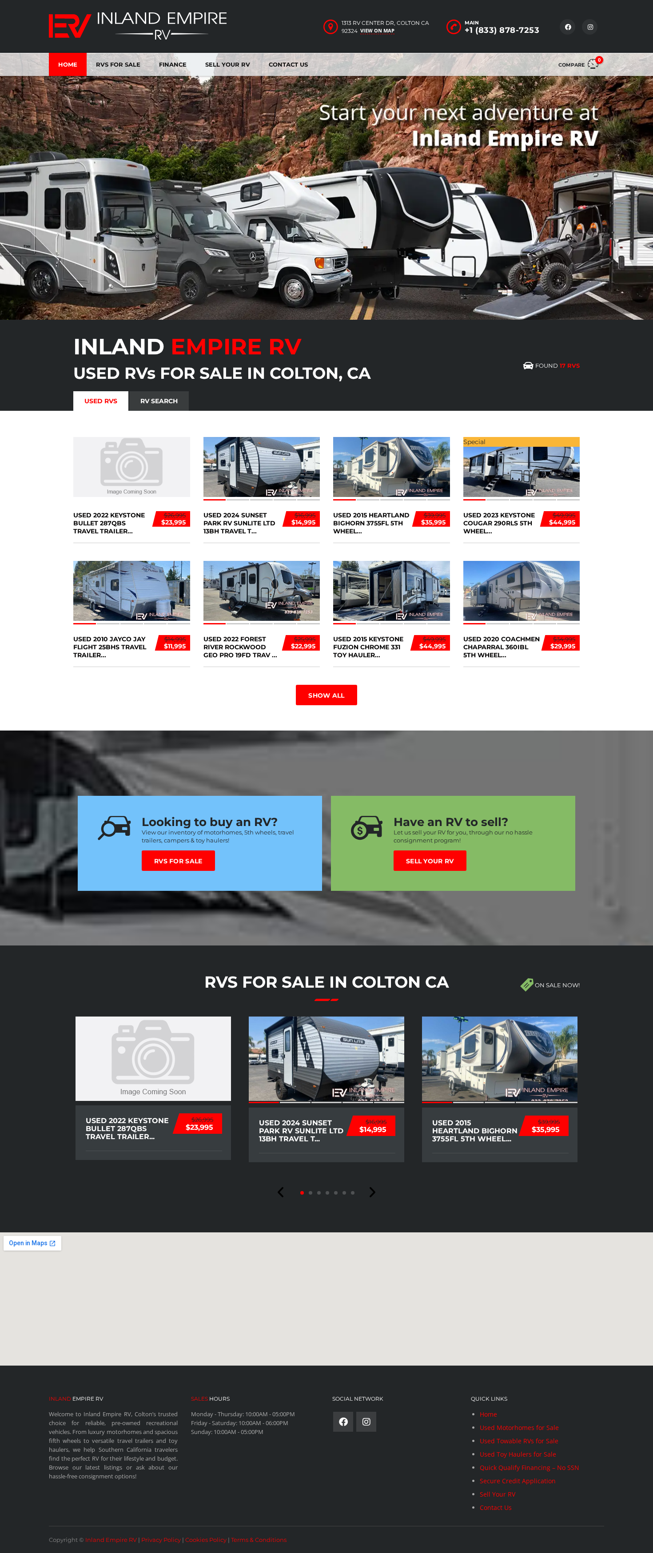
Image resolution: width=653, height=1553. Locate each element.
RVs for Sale (178, 861)
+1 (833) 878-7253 (502, 30)
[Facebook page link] (343, 1422)
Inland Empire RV (111, 1539)
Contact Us (288, 64)
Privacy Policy (161, 1539)
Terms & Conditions (259, 1539)
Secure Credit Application (518, 1481)
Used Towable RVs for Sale (519, 1441)
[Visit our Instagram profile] (366, 1422)
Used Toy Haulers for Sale (518, 1454)
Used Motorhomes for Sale (519, 1427)
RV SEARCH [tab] (159, 401)
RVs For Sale (118, 64)
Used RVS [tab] (100, 401)
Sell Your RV (227, 64)
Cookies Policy (206, 1539)
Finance (173, 64)
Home (67, 64)
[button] (281, 1192)
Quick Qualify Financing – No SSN (529, 1467)
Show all (326, 695)
